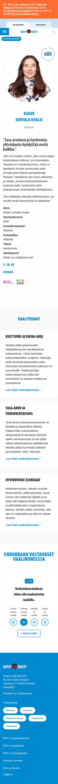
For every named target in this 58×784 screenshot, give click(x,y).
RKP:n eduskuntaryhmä (16, 738)
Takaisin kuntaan (11, 39)
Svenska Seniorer (13, 760)
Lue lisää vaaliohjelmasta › (23, 390)
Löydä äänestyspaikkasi (17, 10)
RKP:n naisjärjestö (13, 745)
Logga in (8, 774)
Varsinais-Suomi (14, 718)
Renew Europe (11, 768)
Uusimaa (27, 710)
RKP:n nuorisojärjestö (15, 753)
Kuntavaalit (18, 25)
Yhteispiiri (11, 726)
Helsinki (10, 710)
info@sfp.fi (9, 687)
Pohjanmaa (37, 718)
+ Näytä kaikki (29, 633)
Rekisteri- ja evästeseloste (17, 693)
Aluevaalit (40, 25)
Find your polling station (24, 14)
